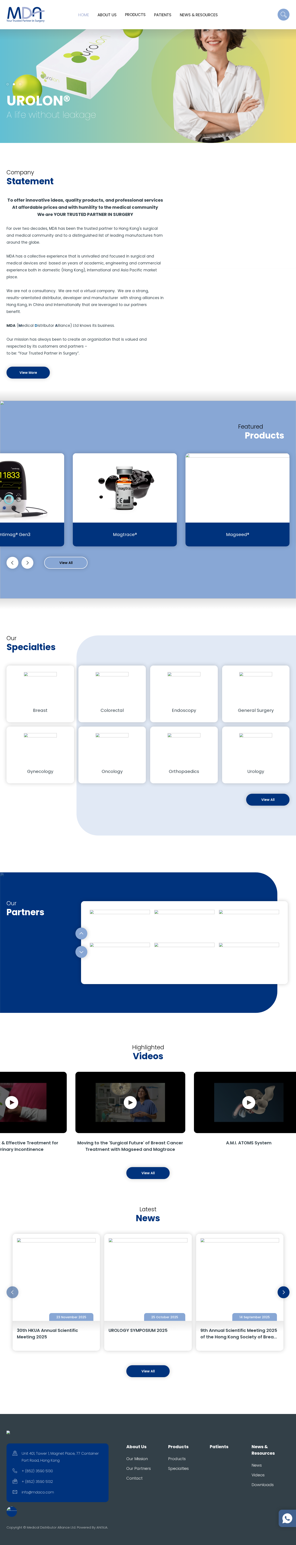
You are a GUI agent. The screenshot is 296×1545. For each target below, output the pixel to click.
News (257, 1465)
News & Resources (199, 15)
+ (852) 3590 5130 (37, 1471)
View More (28, 372)
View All (66, 562)
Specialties (178, 1468)
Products (135, 14)
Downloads (263, 1484)
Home (83, 15)
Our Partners (138, 1468)
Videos (258, 1475)
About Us (107, 15)
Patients (162, 15)
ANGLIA (101, 1527)
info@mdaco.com (38, 1492)
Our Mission (137, 1458)
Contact (134, 1478)
